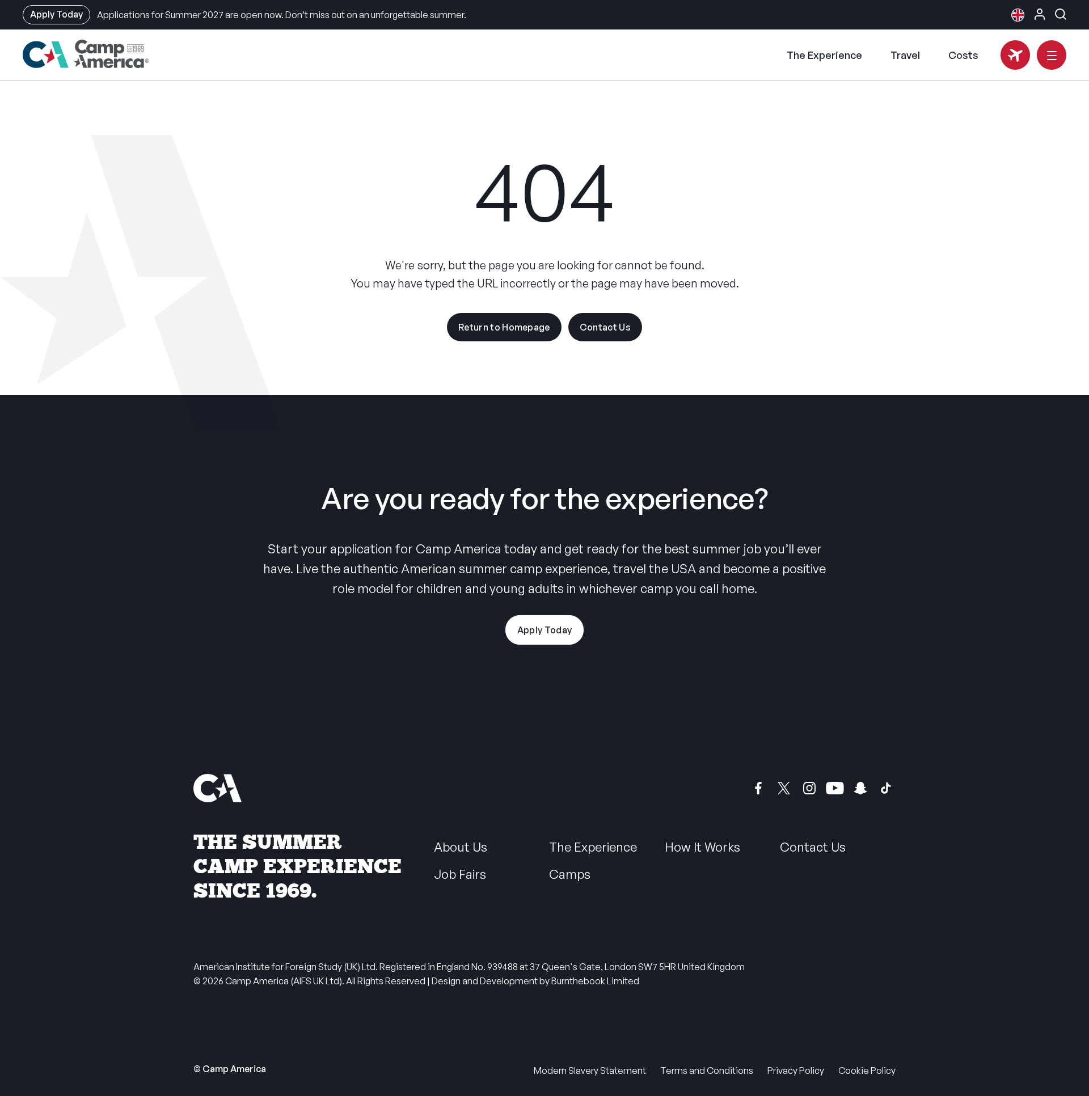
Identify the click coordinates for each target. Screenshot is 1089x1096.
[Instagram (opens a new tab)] (809, 788)
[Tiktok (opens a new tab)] (886, 788)
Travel (905, 55)
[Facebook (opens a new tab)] (758, 788)
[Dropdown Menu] (1051, 55)
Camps (569, 874)
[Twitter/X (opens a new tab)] (783, 788)
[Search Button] (1060, 14)
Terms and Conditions (706, 1070)
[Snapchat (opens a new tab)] (860, 788)
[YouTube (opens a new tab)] (835, 788)
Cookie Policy (867, 1070)
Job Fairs (460, 874)
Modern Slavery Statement (590, 1070)
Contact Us (605, 327)
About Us (460, 846)
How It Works (702, 846)
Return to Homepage (504, 327)
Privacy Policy (795, 1070)
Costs (963, 55)
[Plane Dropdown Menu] (1015, 55)
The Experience (824, 55)
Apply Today (56, 14)
